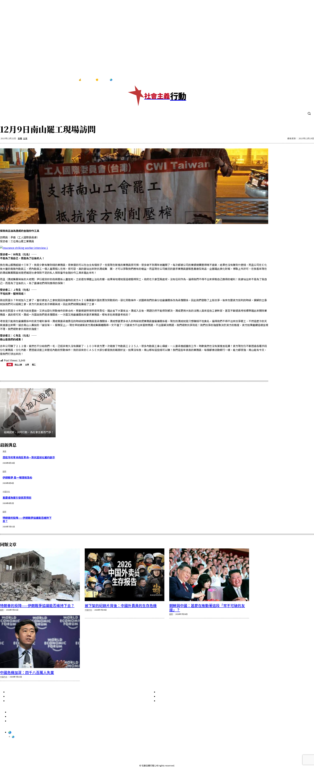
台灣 (25, 138)
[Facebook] (287, 79)
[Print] (64, 372)
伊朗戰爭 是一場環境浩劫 (17, 477)
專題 (4, 451)
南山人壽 (18, 364)
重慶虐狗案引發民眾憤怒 (17, 497)
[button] (309, 113)
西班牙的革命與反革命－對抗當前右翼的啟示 (29, 457)
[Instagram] (293, 79)
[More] (88, 372)
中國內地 (6, 492)
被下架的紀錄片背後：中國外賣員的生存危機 (121, 605)
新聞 (20, 138)
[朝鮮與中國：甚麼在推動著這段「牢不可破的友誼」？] (209, 574)
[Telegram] (300, 79)
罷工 (34, 364)
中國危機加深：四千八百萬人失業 (27, 672)
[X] (307, 79)
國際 (4, 472)
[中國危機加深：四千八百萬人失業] (40, 641)
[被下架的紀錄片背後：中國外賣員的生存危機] (125, 574)
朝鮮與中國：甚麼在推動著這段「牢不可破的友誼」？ (207, 607)
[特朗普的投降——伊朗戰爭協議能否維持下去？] (40, 574)
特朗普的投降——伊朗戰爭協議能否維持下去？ (27, 519)
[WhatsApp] (52, 372)
